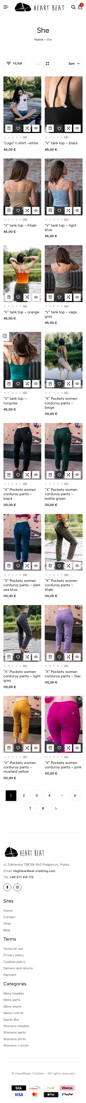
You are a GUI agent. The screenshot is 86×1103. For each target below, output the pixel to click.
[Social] (7, 887)
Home (38, 40)
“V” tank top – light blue (60, 227)
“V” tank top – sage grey (61, 314)
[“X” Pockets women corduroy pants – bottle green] (64, 451)
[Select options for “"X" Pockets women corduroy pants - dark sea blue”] (9, 566)
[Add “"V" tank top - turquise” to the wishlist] (18, 383)
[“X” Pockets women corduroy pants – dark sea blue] (22, 542)
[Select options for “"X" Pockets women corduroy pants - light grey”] (9, 657)
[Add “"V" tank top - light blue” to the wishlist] (59, 210)
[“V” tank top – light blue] (64, 186)
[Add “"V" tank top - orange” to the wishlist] (18, 297)
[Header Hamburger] (5, 7)
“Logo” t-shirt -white (20, 143)
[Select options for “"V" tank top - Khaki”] (9, 210)
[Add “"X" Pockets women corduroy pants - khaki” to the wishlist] (59, 566)
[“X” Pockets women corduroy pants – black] (22, 451)
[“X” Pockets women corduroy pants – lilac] (64, 633)
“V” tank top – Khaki (19, 225)
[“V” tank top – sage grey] (64, 273)
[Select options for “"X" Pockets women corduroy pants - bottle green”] (50, 474)
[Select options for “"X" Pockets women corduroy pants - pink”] (50, 748)
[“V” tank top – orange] (22, 273)
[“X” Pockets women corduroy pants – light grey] (22, 633)
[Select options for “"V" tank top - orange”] (9, 297)
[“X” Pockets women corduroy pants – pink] (64, 724)
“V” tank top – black (61, 143)
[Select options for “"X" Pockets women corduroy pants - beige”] (50, 383)
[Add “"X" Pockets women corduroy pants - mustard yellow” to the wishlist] (18, 748)
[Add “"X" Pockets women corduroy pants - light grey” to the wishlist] (18, 657)
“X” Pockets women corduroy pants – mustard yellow (19, 767)
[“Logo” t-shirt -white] (22, 104)
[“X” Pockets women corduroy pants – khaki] (64, 542)
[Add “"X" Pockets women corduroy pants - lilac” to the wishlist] (59, 657)
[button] (27, 128)
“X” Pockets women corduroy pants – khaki (61, 585)
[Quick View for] (35, 128)
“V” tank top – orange (21, 312)
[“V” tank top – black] (64, 104)
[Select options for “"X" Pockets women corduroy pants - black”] (9, 474)
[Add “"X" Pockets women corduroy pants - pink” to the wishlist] (59, 748)
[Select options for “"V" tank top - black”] (50, 128)
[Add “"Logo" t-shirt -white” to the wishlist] (18, 128)
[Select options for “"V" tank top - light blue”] (50, 210)
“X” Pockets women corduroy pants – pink (63, 765)
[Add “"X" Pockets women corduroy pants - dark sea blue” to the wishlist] (18, 566)
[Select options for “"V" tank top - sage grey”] (50, 297)
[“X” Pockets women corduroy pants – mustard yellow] (22, 724)
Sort (72, 64)
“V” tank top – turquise (15, 400)
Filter (17, 63)
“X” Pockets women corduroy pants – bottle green (61, 493)
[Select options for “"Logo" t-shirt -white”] (9, 128)
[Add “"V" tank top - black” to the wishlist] (59, 128)
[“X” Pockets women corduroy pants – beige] (64, 360)
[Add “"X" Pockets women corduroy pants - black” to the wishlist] (18, 474)
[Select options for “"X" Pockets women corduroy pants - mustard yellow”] (9, 748)
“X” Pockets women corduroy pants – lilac (63, 674)
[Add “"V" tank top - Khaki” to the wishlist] (18, 210)
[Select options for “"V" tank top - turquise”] (9, 383)
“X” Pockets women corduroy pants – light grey (22, 676)
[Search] (73, 7)
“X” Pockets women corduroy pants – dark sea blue (21, 585)
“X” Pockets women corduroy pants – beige (61, 402)
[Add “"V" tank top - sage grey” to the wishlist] (59, 297)
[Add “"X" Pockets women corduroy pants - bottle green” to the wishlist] (59, 474)
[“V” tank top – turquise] (22, 360)
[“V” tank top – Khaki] (22, 186)
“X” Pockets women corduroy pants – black (19, 493)
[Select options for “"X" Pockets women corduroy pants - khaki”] (50, 566)
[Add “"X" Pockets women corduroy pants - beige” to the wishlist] (59, 383)
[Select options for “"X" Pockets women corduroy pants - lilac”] (50, 657)
